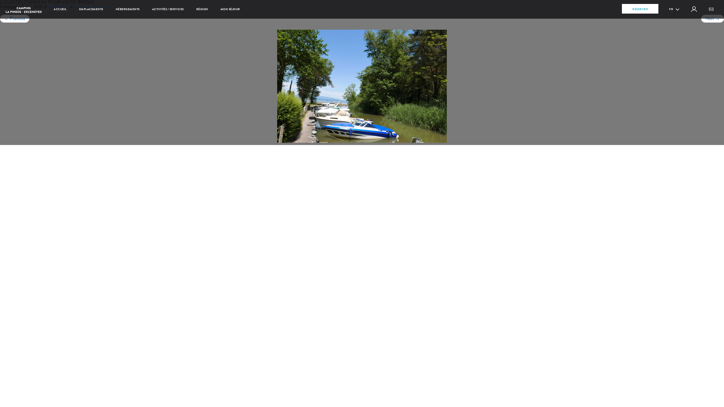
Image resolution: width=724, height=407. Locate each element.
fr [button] (671, 9)
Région (202, 9)
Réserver (640, 9)
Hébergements (128, 9)
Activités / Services (168, 9)
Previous (14, 18)
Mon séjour (230, 9)
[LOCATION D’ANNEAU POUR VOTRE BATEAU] (362, 86)
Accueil (60, 9)
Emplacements (91, 9)
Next (712, 18)
